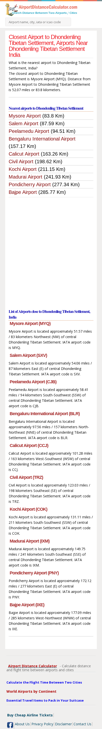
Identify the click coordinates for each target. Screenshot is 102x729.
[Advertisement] (51, 251)
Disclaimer (63, 724)
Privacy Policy (42, 724)
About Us (22, 724)
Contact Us (82, 724)
